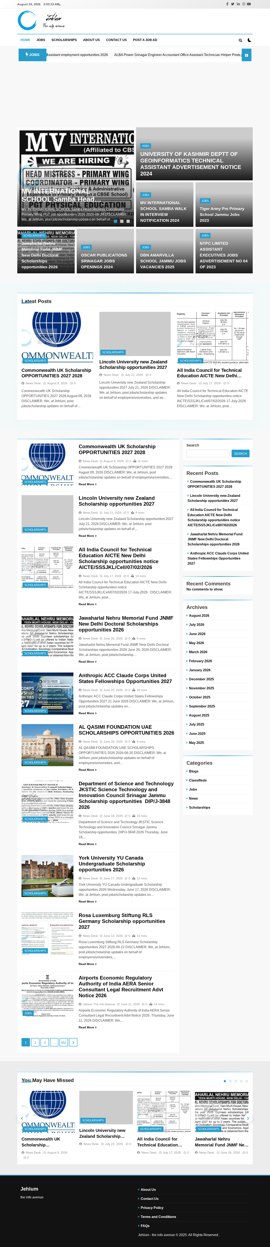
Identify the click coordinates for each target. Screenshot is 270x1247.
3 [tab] (129, 222)
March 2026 (198, 652)
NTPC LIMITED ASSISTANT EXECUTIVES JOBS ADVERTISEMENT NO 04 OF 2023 (224, 255)
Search (192, 445)
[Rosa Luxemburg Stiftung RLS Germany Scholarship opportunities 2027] (47, 933)
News (193, 798)
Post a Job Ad (145, 40)
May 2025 (196, 742)
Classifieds (198, 780)
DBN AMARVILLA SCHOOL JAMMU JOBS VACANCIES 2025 (163, 261)
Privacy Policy (152, 1208)
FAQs (145, 1226)
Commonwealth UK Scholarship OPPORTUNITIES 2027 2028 (56, 373)
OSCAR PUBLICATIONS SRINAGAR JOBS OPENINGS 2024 (104, 261)
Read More (86, 484)
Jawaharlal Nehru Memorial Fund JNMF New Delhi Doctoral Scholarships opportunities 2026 (42, 255)
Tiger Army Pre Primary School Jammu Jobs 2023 (222, 214)
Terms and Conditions (158, 1217)
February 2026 (200, 661)
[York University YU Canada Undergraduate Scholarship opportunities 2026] (47, 876)
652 (63, 1042)
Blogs (193, 771)
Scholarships (64, 40)
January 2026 (200, 670)
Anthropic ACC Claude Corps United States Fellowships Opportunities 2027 (125, 678)
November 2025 (201, 688)
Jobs (40, 40)
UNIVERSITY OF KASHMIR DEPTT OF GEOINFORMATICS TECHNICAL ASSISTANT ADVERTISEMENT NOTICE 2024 (190, 164)
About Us (91, 40)
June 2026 (197, 634)
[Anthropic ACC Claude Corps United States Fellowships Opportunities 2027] (47, 694)
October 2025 (199, 697)
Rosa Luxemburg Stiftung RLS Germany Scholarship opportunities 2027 (122, 921)
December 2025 (201, 679)
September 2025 (202, 706)
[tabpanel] (75, 177)
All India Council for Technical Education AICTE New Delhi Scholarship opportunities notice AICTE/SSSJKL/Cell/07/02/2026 (212, 373)
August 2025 (199, 715)
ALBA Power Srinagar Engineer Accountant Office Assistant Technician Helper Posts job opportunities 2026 (155, 55)
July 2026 (196, 624)
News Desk (33, 383)
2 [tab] (122, 222)
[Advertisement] (135, 94)
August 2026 (199, 615)
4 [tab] (241, 1081)
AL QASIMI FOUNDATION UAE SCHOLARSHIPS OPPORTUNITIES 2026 (126, 730)
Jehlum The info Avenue (99, 1004)
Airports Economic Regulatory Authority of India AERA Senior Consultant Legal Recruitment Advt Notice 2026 (121, 986)
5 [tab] (247, 1081)
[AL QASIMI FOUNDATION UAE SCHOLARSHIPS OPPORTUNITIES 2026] (47, 745)
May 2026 (196, 643)
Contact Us (116, 40)
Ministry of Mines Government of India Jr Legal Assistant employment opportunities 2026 (69, 195)
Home (25, 40)
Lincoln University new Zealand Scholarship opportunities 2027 (133, 364)
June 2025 (197, 733)
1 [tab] (116, 222)
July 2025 (196, 724)
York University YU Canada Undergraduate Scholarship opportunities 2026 (112, 863)
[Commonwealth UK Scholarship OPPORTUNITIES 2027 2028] (57, 338)
